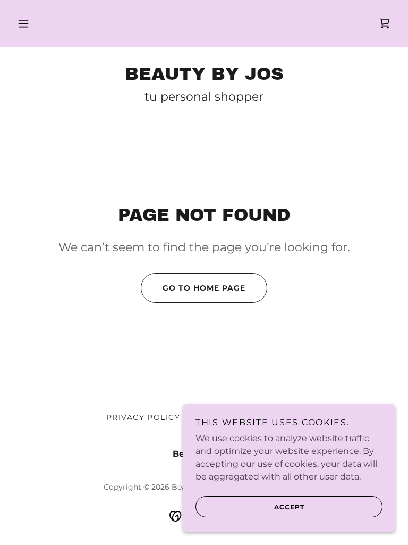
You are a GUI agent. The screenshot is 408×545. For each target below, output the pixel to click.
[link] (384, 23)
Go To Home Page (204, 288)
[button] (23, 23)
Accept (289, 507)
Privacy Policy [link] (143, 417)
